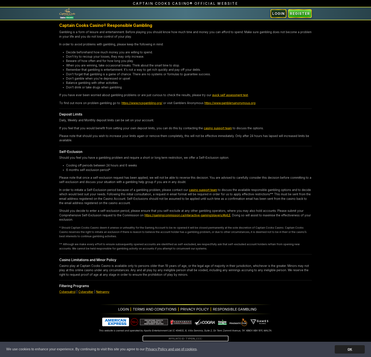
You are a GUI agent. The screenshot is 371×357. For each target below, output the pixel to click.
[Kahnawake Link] (181, 322)
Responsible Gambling (235, 309)
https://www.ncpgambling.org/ (142, 103)
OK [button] (350, 349)
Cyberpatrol (67, 292)
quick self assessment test (230, 95)
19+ (134, 322)
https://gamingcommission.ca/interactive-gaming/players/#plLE (187, 215)
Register (300, 13)
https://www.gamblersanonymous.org (229, 103)
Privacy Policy (194, 309)
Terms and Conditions (154, 309)
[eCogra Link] (205, 322)
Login (278, 13)
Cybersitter (85, 292)
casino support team (218, 128)
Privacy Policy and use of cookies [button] (171, 349)
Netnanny (102, 292)
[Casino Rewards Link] (222, 322)
